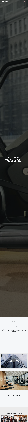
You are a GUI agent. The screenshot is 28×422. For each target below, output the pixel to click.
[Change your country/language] (24, 1)
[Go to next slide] (26, 380)
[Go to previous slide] (1, 380)
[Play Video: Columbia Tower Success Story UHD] (14, 360)
